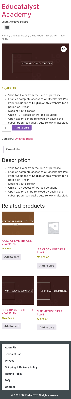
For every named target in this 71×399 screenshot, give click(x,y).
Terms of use (13, 354)
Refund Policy (13, 373)
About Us (11, 347)
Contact (10, 386)
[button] (64, 49)
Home (5, 35)
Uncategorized (19, 35)
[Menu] (7, 27)
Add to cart (22, 127)
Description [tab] (13, 149)
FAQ (7, 380)
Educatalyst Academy (20, 10)
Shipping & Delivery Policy (21, 367)
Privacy (9, 360)
